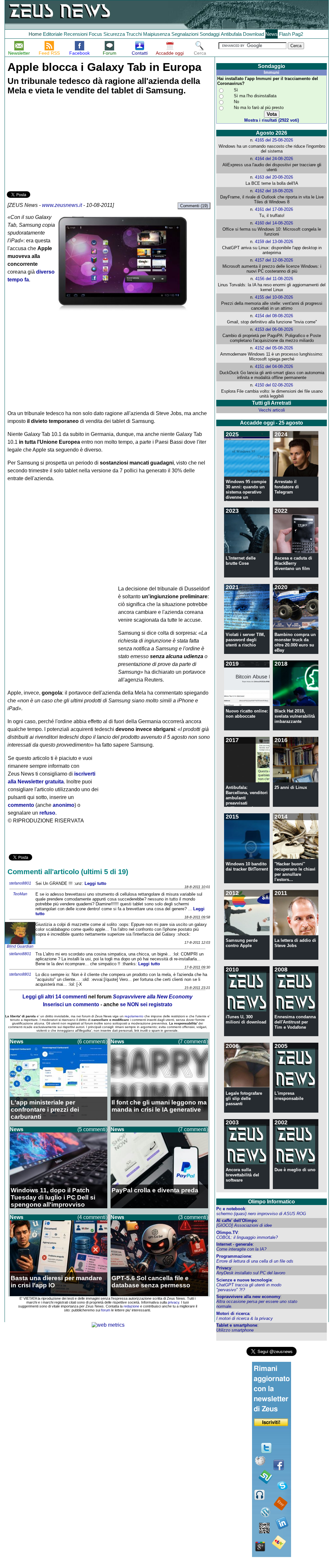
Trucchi (134, 34)
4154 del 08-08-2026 (274, 315)
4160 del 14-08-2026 (274, 223)
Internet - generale (234, 1244)
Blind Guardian (20, 946)
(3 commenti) (193, 1217)
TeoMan (20, 894)
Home (35, 34)
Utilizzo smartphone (235, 1330)
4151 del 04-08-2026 (274, 366)
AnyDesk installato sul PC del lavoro (250, 1272)
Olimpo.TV (227, 1232)
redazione (131, 1306)
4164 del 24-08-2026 (274, 158)
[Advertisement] (55, 144)
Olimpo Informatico (271, 1201)
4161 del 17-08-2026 (274, 209)
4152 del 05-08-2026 (274, 347)
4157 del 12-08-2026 (274, 260)
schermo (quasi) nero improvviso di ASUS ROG (261, 1213)
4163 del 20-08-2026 (274, 177)
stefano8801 (20, 883)
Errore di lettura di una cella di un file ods (254, 1261)
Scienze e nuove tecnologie (244, 1280)
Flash (285, 34)
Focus (95, 34)
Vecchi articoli (272, 410)
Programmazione (233, 1256)
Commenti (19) (194, 205)
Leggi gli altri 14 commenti (54, 996)
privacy (173, 1302)
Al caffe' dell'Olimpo (236, 1220)
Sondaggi (210, 34)
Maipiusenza (156, 34)
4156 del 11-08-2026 (274, 278)
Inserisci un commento (71, 1004)
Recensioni (75, 34)
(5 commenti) (92, 1129)
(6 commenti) (92, 1041)
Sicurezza (114, 34)
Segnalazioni (184, 34)
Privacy (223, 1268)
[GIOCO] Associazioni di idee (244, 1225)
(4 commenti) (92, 1217)
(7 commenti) (193, 1041)
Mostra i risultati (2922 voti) (271, 120)
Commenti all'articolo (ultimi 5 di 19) (67, 872)
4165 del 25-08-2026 (274, 140)
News (271, 34)
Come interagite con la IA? (241, 1249)
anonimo (63, 805)
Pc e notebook (230, 1208)
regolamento (134, 1016)
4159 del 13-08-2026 (274, 241)
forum (105, 1310)
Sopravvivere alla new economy (248, 1296)
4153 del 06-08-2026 (274, 329)
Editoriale (52, 34)
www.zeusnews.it (62, 205)
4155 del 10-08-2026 (274, 297)
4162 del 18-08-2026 (274, 190)
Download (253, 34)
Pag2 (297, 34)
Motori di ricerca (232, 1313)
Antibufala (231, 34)
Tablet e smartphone (236, 1325)
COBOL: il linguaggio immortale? (247, 1237)
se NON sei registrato (146, 1004)
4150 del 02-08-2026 (274, 385)
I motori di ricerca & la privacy (244, 1318)
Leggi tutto (95, 883)
